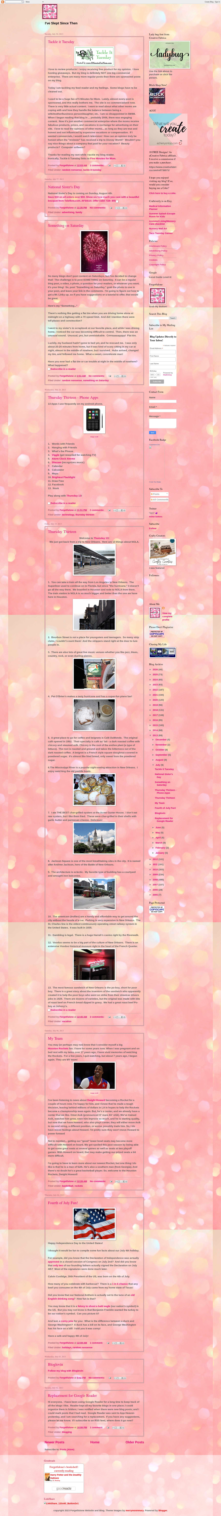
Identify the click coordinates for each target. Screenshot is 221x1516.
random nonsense (72, 170)
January (160, 852)
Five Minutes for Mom (102, 158)
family (79, 212)
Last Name (154, 364)
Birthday (153, 371)
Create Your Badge (155, 482)
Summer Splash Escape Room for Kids (162, 215)
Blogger (162, 1510)
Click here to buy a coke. (162, 193)
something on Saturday (96, 380)
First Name (154, 356)
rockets (79, 1186)
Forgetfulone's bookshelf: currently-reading (64, 1468)
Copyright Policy (157, 264)
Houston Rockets (58, 1048)
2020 (155, 699)
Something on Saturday (66, 225)
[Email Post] (109, 165)
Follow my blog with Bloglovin (65, 1370)
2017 (155, 715)
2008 (155, 879)
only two (58, 1265)
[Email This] (114, 165)
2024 (155, 679)
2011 (155, 864)
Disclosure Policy (158, 246)
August (160, 759)
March (159, 842)
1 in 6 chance (120, 1284)
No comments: (98, 207)
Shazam (57, 462)
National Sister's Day (64, 186)
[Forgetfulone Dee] (156, 478)
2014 (155, 730)
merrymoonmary (135, 1510)
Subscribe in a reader (63, 369)
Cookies (153, 260)
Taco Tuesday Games (161, 233)
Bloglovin (55, 1364)
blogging (67, 1432)
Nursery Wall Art (158, 228)
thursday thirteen (84, 514)
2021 (155, 694)
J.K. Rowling (56, 1480)
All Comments (160, 499)
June (159, 827)
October (160, 749)
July (158, 765)
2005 (155, 894)
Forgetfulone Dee (154, 444)
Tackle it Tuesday (61, 41)
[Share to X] (119, 165)
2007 (155, 884)
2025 (155, 674)
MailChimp (167, 375)
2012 (155, 859)
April (158, 837)
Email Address (156, 348)
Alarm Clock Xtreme (63, 458)
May (158, 832)
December (161, 739)
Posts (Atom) (67, 1449)
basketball (67, 1186)
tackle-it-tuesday (92, 170)
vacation (66, 1021)
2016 (155, 720)
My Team (55, 1038)
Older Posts (135, 1442)
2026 (155, 669)
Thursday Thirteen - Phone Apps (73, 397)
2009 (155, 874)
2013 (155, 735)
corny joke (67, 1321)
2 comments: (97, 165)
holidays (66, 1347)
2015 (155, 725)
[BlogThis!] (117, 165)
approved (53, 1261)
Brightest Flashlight (63, 477)
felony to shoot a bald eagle (93, 1306)
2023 (155, 684)
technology (68, 514)
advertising (68, 212)
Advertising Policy (158, 250)
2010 (155, 869)
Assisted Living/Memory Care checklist (162, 222)
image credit (94, 436)
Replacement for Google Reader (72, 1395)
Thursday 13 (74, 495)
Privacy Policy (156, 255)
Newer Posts (54, 1442)
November (161, 744)
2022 (155, 689)
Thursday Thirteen (62, 531)
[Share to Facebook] (122, 165)
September (162, 754)
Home (95, 1442)
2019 (155, 705)
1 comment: (96, 1342)
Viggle (56, 455)
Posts (155, 494)
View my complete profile (167, 616)
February (161, 847)
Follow (152, 528)
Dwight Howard (96, 1100)
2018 (155, 710)
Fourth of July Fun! (63, 1202)
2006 (155, 889)
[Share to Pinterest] (124, 165)
